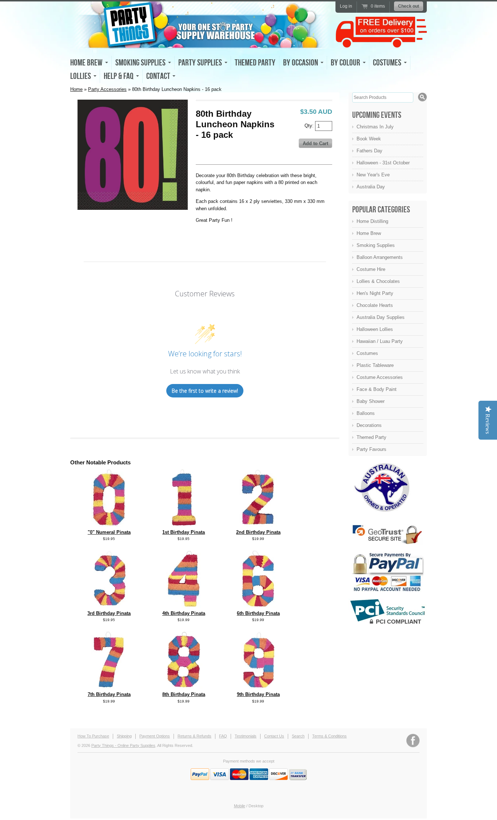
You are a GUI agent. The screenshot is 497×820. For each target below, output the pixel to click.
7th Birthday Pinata (109, 694)
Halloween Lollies (375, 329)
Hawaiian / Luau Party (380, 341)
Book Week (369, 138)
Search (298, 736)
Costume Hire (371, 269)
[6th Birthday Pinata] (258, 606)
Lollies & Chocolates (378, 281)
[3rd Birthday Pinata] (109, 606)
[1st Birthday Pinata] (184, 525)
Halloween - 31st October (383, 162)
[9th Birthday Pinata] (258, 687)
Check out (408, 6)
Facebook (413, 740)
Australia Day (371, 186)
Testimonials (246, 736)
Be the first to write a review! (205, 390)
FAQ (223, 736)
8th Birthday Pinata (183, 694)
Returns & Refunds (194, 736)
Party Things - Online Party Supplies (123, 745)
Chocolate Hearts (375, 305)
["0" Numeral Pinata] (109, 525)
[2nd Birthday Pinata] (258, 525)
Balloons (366, 413)
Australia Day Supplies (381, 317)
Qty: (310, 125)
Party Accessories (107, 89)
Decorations (369, 425)
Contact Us (274, 736)
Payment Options (154, 736)
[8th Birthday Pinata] (183, 687)
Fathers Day (369, 150)
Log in (346, 6)
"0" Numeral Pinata (109, 532)
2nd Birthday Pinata (258, 532)
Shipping (124, 736)
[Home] (201, 42)
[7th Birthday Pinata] (109, 687)
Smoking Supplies (376, 245)
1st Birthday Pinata (183, 532)
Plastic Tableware (375, 365)
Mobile (239, 806)
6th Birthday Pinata (258, 613)
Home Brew (369, 233)
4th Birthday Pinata (183, 613)
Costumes (367, 353)
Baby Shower (371, 401)
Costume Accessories (380, 377)
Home (76, 89)
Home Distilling (372, 221)
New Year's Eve (373, 174)
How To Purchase (93, 736)
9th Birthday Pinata (258, 694)
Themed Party (255, 62)
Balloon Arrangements (380, 257)
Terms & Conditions (329, 736)
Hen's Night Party (375, 293)
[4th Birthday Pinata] (183, 606)
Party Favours (371, 449)
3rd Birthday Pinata (109, 613)
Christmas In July (375, 126)
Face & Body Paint (377, 389)
